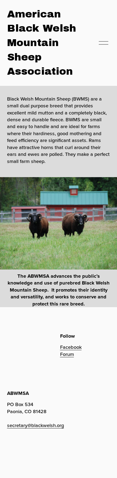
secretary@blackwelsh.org (35, 425)
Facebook (71, 347)
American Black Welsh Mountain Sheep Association (41, 42)
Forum (67, 354)
